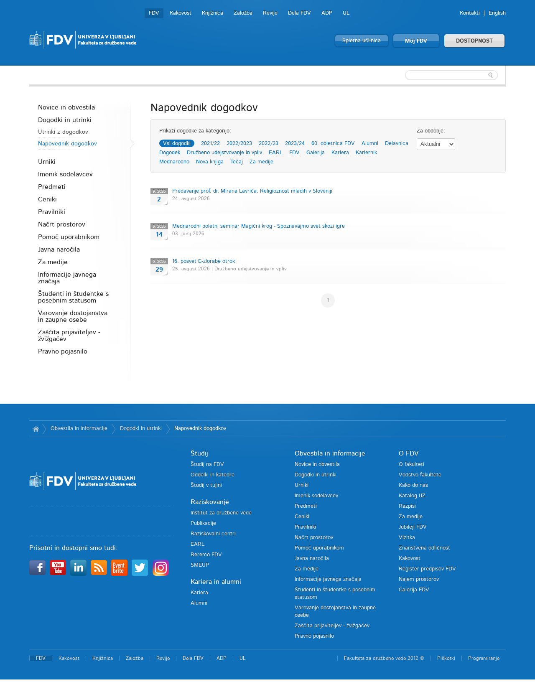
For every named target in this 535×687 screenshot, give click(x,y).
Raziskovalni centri (213, 534)
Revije (270, 13)
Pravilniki (51, 212)
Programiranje (483, 658)
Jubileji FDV (413, 527)
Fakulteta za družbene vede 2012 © (384, 658)
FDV (154, 13)
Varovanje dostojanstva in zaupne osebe (72, 316)
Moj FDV (416, 41)
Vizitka (407, 537)
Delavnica (396, 143)
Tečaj (236, 162)
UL (346, 13)
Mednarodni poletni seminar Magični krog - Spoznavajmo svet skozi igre (258, 226)
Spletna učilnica (361, 40)
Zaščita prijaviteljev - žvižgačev (69, 335)
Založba (243, 13)
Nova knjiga (210, 162)
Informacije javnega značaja (67, 278)
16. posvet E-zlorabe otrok (203, 261)
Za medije (53, 262)
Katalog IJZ (412, 496)
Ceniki (47, 199)
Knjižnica (212, 13)
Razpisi (407, 506)
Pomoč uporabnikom (68, 237)
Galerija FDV (414, 590)
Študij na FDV (207, 464)
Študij (199, 453)
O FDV (408, 453)
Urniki (47, 161)
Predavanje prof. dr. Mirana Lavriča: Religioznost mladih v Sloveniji (252, 191)
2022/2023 (239, 143)
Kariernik (366, 152)
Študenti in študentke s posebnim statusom (73, 297)
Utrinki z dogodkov (63, 132)
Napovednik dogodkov (67, 144)
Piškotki (446, 658)
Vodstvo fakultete (420, 475)
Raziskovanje (210, 502)
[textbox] (451, 75)
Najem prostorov (419, 579)
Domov (35, 429)
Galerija (315, 152)
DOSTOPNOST (474, 41)
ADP (326, 13)
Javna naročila (59, 249)
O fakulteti (411, 464)
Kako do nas (413, 485)
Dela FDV (299, 13)
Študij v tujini (206, 485)
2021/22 (210, 143)
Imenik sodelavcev (65, 174)
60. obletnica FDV (333, 143)
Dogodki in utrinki (65, 120)
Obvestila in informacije (79, 428)
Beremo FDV (206, 554)
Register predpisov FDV (427, 569)
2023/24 (295, 143)
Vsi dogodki (177, 143)
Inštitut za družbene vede (221, 513)
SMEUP (200, 565)
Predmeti (52, 186)
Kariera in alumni (216, 581)
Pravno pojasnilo (62, 351)
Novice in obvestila (66, 107)
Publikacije (203, 523)
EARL (276, 152)
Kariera (340, 152)
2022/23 (268, 143)
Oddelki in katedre (212, 475)
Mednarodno (174, 162)
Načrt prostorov (61, 224)
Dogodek (169, 152)
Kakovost (180, 13)
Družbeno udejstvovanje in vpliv (224, 152)
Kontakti (470, 13)
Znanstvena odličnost (424, 548)
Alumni (370, 143)
